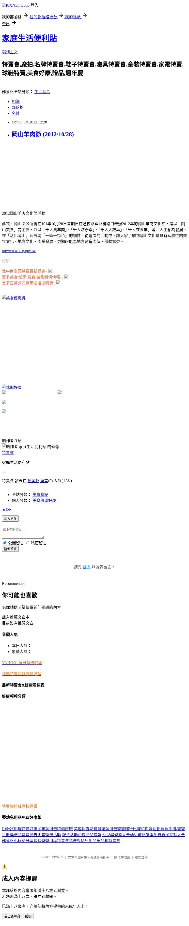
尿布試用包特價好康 (55, 829)
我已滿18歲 (12, 916)
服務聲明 (141, 857)
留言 (44, 481)
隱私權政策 (122, 857)
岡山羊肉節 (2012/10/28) (43, 134)
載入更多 (10, 519)
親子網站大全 (173, 835)
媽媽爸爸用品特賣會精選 (55, 841)
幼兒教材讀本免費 (145, 835)
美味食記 (40, 495)
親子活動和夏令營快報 (81, 835)
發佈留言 (10, 549)
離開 (28, 916)
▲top (6, 509)
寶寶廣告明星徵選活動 (41, 835)
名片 (16, 113)
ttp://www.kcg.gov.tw (19, 251)
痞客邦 (33, 481)
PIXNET (57, 857)
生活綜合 (42, 92)
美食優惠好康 (44, 500)
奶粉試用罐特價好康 (19, 829)
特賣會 (8, 453)
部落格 (18, 107)
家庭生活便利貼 (29, 38)
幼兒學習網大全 (116, 835)
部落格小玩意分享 (17, 841)
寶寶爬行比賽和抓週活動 (138, 829)
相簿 (16, 101)
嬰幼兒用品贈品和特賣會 (98, 841)
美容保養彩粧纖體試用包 (95, 829)
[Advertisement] (39, 174)
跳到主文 (10, 52)
